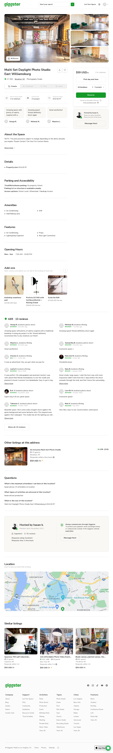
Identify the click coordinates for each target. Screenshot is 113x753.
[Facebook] (88, 685)
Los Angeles (78, 699)
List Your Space (90, 4)
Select (7, 709)
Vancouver (77, 720)
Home (58, 702)
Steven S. (14, 356)
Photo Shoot (43, 702)
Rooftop (93, 706)
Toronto (76, 723)
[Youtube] (102, 685)
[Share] (59, 70)
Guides (7, 706)
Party (41, 699)
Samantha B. (70, 343)
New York (77, 702)
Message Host (91, 123)
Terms (36, 748)
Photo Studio (61, 699)
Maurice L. (56, 121)
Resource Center (28, 713)
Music (93, 699)
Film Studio (60, 709)
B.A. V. (13, 391)
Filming (41, 716)
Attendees (82, 87)
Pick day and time (91, 79)
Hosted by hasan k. (91, 113)
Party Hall (94, 716)
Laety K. (13, 369)
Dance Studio (61, 720)
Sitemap (52, 748)
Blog (6, 702)
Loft (92, 713)
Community (26, 706)
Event (41, 709)
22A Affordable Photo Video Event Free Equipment (55, 657)
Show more (8, 148)
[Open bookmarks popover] (65, 70)
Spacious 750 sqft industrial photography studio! (16, 657)
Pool (58, 706)
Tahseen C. (15, 404)
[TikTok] (97, 685)
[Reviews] (107, 685)
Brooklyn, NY (20, 79)
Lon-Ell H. (69, 391)
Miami (76, 713)
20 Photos (14, 58)
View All (42, 731)
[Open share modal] (20, 450)
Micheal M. (35, 121)
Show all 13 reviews (16, 427)
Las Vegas (77, 727)
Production (43, 706)
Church (58, 716)
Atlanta (76, 706)
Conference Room (97, 709)
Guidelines (26, 709)
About (7, 699)
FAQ (23, 702)
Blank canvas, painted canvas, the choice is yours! (90, 657)
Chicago (76, 709)
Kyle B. (68, 369)
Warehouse (60, 727)
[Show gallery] (37, 38)
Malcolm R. (69, 356)
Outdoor (93, 702)
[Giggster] (12, 4)
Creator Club (9, 713)
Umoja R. (13, 121)
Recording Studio (62, 723)
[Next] (65, 270)
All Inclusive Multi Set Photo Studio (45, 450)
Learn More (69, 531)
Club (58, 713)
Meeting (42, 720)
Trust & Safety (27, 716)
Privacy (43, 748)
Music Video (43, 727)
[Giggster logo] (13, 685)
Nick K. (68, 404)
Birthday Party (44, 713)
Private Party (43, 723)
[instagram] (93, 685)
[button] (108, 748)
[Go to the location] (15, 456)
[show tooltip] (100, 100)
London (76, 716)
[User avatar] (104, 4)
